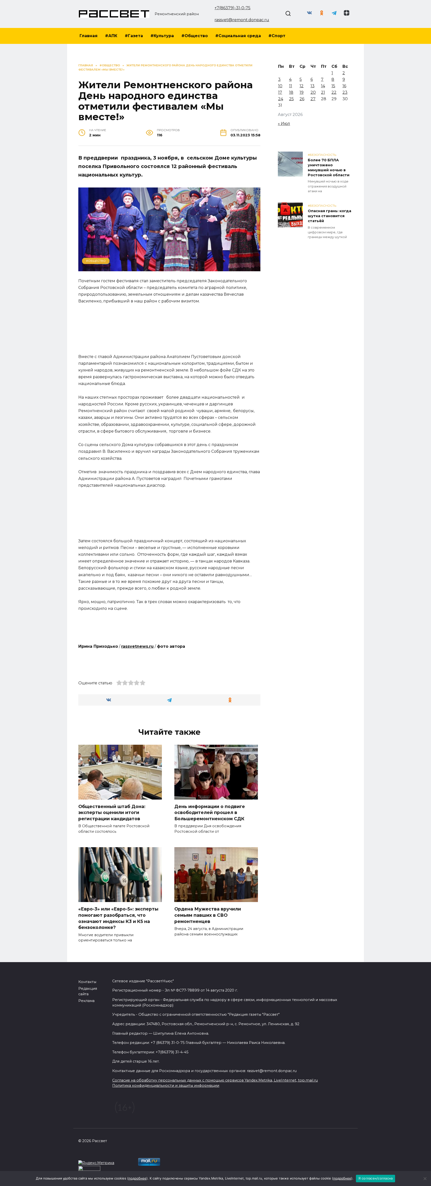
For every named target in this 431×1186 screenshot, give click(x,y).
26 (302, 98)
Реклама (86, 1001)
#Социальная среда (238, 35)
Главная (89, 35)
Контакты (87, 982)
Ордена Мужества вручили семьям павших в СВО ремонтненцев (207, 915)
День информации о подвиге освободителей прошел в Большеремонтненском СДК (209, 812)
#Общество (194, 35)
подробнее (137, 1178)
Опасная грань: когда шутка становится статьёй (329, 216)
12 (302, 86)
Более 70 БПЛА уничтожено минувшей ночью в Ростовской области (328, 167)
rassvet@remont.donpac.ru (242, 19)
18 (291, 92)
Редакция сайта (87, 991)
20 (313, 92)
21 (323, 92)
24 (280, 98)
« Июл (284, 123)
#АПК (111, 35)
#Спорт (276, 35)
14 (323, 86)
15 (333, 86)
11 (290, 86)
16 (344, 86)
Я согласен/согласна (375, 1178)
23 (344, 92)
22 (333, 92)
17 (280, 92)
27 (313, 98)
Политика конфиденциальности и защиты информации (165, 1085)
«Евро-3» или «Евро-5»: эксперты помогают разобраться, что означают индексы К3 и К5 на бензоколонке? (118, 918)
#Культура (162, 35)
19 (302, 92)
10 (280, 86)
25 (291, 98)
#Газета (134, 35)
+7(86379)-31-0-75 (232, 7)
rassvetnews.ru (137, 646)
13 (313, 86)
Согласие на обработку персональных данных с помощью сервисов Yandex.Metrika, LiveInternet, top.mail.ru (215, 1080)
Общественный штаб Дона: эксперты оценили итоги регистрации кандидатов (111, 812)
